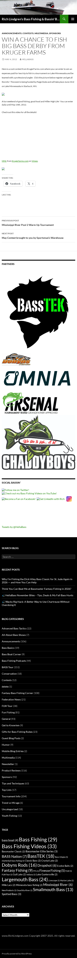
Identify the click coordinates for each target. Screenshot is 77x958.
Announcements (12, 33)
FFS (36, 871)
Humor (6, 744)
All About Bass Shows (14, 634)
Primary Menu (72, 19)
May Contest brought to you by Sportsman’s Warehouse (32, 235)
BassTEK (40, 856)
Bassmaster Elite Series (42, 851)
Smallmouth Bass (53, 889)
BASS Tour (7, 667)
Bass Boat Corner (11, 654)
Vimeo (35, 161)
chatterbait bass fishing (13, 861)
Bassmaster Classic (13, 851)
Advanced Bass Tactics (14, 628)
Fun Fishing (8, 712)
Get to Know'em (11, 725)
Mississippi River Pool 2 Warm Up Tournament (28, 222)
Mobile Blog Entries (13, 751)
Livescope (54, 880)
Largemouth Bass (25, 879)
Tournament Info (11, 796)
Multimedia (41, 33)
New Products (9, 890)
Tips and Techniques (13, 783)
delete (5, 686)
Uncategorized (10, 809)
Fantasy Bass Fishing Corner (17, 693)
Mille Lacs (8, 885)
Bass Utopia (61, 857)
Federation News (11, 699)
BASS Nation (14, 856)
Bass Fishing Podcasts (14, 660)
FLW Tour (7, 705)
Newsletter (8, 764)
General (6, 718)
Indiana (31, 874)
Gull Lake (19, 874)
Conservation (9, 673)
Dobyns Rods (19, 865)
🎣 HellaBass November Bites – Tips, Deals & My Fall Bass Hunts (37, 595)
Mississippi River (58, 884)
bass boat (10, 840)
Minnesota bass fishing (29, 885)
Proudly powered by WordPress (17, 953)
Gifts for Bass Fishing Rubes (17, 731)
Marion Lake (67, 880)
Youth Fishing (9, 815)
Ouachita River (24, 890)
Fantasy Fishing (17, 870)
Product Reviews (11, 770)
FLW (68, 871)
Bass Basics (8, 647)
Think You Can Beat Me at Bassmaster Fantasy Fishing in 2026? (36, 588)
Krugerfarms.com (20, 161)
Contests (28, 33)
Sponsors (55, 33)
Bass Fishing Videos (29, 846)
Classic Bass (33, 860)
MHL (4, 161)
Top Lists (6, 789)
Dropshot (47, 865)
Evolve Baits (65, 865)
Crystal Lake (49, 860)
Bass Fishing (38, 839)
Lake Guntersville (46, 874)
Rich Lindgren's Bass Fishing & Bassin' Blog (31, 19)
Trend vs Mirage (11, 802)
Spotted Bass (11, 894)
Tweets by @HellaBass (14, 526)
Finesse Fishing (52, 870)
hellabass (27, 59)
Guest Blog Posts (11, 738)
